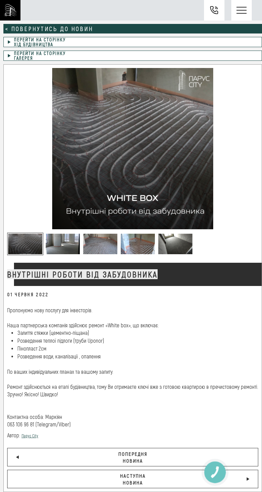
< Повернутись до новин (49, 28)
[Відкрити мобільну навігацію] (241, 10)
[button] (25, 244)
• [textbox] (10, 333)
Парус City (29, 435)
